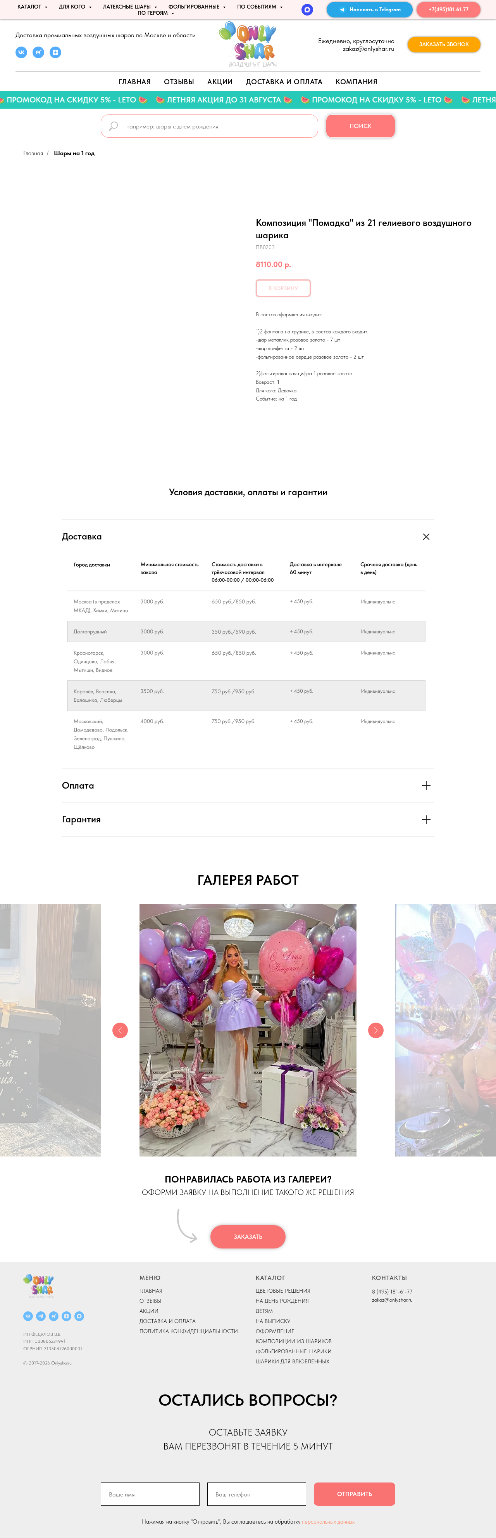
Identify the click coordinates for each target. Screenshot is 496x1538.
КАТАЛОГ (271, 1277)
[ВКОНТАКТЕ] (28, 1316)
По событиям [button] (257, 6)
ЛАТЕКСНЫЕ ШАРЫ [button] (127, 6)
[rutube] (38, 56)
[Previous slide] (120, 1030)
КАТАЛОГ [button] (30, 6)
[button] (444, 44)
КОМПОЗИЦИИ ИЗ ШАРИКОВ (294, 1341)
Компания (356, 82)
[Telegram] (41, 1316)
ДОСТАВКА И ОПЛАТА (168, 1321)
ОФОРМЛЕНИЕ (275, 1331)
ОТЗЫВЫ (150, 1301)
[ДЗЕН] (66, 1316)
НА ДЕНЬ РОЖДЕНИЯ (282, 1301)
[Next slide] (376, 1030)
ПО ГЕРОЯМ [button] (153, 13)
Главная (135, 82)
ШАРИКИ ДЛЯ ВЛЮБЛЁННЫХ (292, 1361)
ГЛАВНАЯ (151, 1291)
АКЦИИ (220, 82)
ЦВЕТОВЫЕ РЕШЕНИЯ (283, 1291)
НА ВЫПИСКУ (273, 1321)
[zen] (55, 56)
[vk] (21, 56)
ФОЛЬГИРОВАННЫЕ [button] (195, 6)
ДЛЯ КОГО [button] (73, 6)
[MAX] (307, 10)
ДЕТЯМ (264, 1311)
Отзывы (179, 82)
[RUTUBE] (54, 1316)
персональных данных (328, 1521)
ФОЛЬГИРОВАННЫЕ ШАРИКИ (294, 1351)
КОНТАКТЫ (389, 1277)
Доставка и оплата (284, 82)
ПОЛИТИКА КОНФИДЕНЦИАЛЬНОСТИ (189, 1331)
